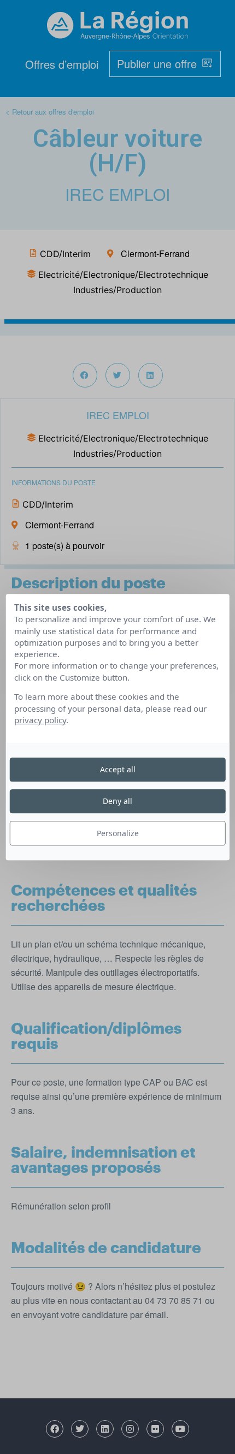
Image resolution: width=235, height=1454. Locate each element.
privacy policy (40, 719)
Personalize (118, 833)
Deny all (117, 801)
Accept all (118, 769)
